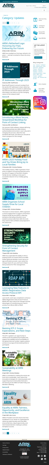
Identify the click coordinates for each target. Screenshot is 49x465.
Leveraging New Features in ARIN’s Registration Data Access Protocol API (15, 290)
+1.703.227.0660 (43, 448)
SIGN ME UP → (38, 57)
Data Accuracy (39, 66)
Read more (5, 59)
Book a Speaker (42, 84)
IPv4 (44, 66)
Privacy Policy (5, 447)
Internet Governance (37, 73)
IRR (38, 77)
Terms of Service (6, 443)
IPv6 (34, 66)
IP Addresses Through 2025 (15, 80)
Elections (35, 70)
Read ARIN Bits (42, 38)
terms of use (44, 7)
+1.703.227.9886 (43, 451)
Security (35, 77)
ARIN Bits (40, 69)
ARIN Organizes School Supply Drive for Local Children (13, 204)
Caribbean (43, 65)
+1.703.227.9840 (43, 452)
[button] (16, 23)
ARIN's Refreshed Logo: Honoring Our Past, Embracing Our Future (13, 46)
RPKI (38, 74)
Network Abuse (6, 449)
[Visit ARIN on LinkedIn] (38, 456)
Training (38, 65)
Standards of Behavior (7, 454)
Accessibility (5, 452)
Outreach (40, 71)
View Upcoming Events (42, 19)
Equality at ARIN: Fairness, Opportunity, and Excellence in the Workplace (15, 410)
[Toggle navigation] (44, 10)
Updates (40, 76)
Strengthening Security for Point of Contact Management (15, 248)
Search (44, 5)
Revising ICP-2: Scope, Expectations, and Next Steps (16, 329)
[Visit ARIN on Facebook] (45, 456)
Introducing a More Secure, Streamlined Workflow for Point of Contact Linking (15, 120)
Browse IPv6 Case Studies (42, 32)
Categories (5, 15)
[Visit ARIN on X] (42, 459)
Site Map (4, 445)
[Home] (9, 6)
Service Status (43, 443)
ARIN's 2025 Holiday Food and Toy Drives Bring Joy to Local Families (15, 162)
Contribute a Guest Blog (42, 26)
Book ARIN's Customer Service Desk (42, 90)
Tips (34, 65)
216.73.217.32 (15, 1)
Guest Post (35, 67)
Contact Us (44, 445)
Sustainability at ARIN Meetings (12, 369)
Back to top (24, 439)
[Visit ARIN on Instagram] (41, 456)
